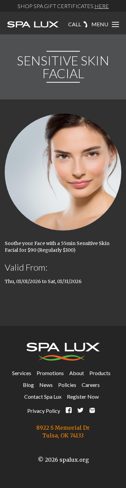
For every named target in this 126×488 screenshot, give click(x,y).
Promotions (50, 373)
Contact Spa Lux (42, 396)
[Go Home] (32, 25)
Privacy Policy (43, 410)
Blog (28, 385)
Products (100, 373)
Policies (67, 385)
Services (21, 373)
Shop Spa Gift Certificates (63, 6)
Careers (91, 385)
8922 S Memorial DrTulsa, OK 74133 (63, 431)
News (46, 385)
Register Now (83, 396)
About (76, 373)
